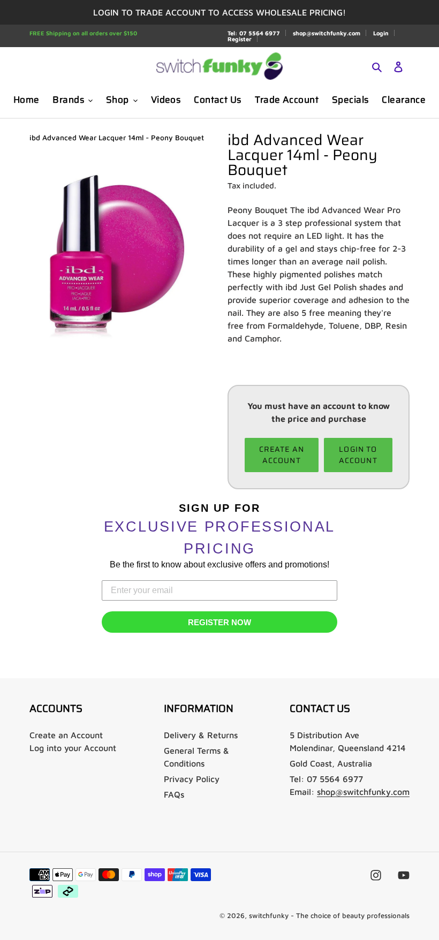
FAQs (174, 794)
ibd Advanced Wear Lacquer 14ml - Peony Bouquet (116, 137)
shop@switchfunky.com (326, 33)
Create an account (281, 454)
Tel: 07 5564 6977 (254, 33)
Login (381, 33)
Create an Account (66, 735)
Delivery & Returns (201, 735)
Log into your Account (72, 748)
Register (240, 39)
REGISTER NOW (219, 622)
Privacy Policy (192, 779)
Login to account (358, 454)
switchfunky (269, 915)
